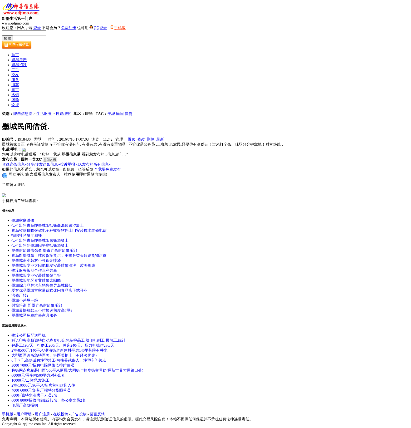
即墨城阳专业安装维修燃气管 (36, 275)
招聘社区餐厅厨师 (26, 235)
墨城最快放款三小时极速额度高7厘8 (41, 310)
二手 (15, 70)
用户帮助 (24, 414)
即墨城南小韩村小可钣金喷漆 (36, 260)
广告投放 (79, 414)
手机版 (120, 28)
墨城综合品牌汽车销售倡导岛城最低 (41, 285)
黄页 (15, 90)
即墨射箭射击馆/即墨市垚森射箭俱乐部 (44, 250)
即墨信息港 (22, 114)
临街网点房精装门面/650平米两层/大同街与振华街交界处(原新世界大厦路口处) (77, 370)
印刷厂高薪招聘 (24, 405)
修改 (141, 139)
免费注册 (68, 28)
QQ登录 (100, 28)
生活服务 (44, 114)
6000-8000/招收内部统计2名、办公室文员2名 (48, 400)
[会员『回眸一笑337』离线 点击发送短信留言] (50, 159)
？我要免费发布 (107, 169)
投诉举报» (68, 164)
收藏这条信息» (14, 164)
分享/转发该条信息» (43, 164)
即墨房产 (19, 60)
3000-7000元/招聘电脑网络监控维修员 (42, 365)
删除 (150, 139)
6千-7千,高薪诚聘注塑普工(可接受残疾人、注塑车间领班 (58, 360)
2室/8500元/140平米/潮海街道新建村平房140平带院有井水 (59, 350)
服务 (15, 80)
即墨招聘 (19, 65)
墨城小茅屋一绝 (24, 300)
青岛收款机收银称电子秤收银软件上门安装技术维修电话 (59, 230)
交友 (15, 75)
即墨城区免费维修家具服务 (34, 315)
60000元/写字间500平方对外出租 (38, 375)
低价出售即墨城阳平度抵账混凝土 (39, 245)
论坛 (15, 105)
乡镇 (15, 95)
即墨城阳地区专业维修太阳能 (36, 280)
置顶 (131, 139)
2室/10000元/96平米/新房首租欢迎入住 (43, 385)
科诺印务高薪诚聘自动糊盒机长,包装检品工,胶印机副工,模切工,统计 (68, 340)
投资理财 (63, 114)
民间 (120, 114)
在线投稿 (60, 414)
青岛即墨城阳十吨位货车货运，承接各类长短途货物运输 (59, 255)
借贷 (128, 114)
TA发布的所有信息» (94, 164)
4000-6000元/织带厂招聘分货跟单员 (41, 390)
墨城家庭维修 (22, 220)
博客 (15, 85)
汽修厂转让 (20, 295)
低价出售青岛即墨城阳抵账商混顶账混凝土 (47, 225)
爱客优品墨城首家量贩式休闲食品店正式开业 (49, 290)
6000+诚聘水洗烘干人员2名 (34, 395)
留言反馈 (97, 414)
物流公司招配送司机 (28, 335)
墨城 (111, 114)
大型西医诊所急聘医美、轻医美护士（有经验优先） (55, 355)
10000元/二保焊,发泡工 (30, 380)
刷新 (160, 139)
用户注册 (42, 414)
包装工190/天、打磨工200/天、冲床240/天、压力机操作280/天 (62, 345)
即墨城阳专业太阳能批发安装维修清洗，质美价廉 (53, 265)
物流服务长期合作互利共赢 (34, 270)
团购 (15, 100)
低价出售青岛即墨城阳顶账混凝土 (39, 240)
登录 (37, 28)
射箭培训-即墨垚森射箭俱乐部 (36, 305)
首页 (15, 55)
